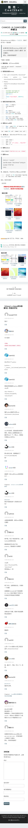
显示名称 (6, 782)
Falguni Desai (21, 817)
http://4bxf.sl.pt (5, 137)
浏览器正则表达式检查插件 (9, 231)
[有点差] (2, 238)
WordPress (23, 816)
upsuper (11, 467)
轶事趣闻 (22, 245)
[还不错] (5, 238)
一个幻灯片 (19, 40)
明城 (10, 331)
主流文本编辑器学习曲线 (18, 204)
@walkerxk (7, 683)
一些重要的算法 (18, 230)
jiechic (10, 658)
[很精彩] (6, 238)
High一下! (25, 5)
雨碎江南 (11, 624)
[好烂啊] (1, 238)
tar (15, 247)
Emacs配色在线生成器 (9, 217)
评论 (5, 760)
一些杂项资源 (9, 203)
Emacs (12, 247)
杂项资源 (11, 245)
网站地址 (6, 796)
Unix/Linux (5, 245)
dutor (10, 447)
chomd (4, 247)
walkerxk (11, 424)
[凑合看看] (3, 238)
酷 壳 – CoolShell (10, 2)
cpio (8, 247)
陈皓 (15, 32)
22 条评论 (21, 32)
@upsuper (7, 499)
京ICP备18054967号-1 (14, 820)
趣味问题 (17, 245)
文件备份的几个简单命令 (18, 217)
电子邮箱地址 (8, 789)
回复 (5, 324)
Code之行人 (12, 605)
